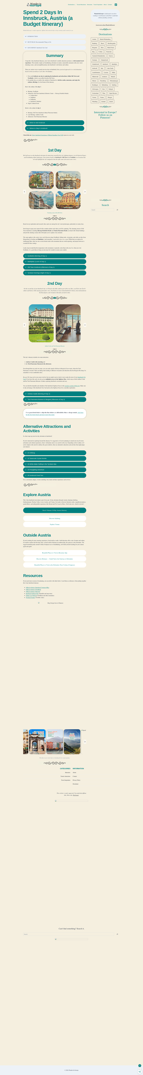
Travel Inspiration (97, 4)
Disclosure (76, 795)
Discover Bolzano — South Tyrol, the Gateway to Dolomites (54, 559)
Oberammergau (114, 81)
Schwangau (95, 89)
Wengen (110, 97)
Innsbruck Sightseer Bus (32, 593)
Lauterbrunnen (96, 72)
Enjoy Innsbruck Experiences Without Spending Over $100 (47, 135)
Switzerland (95, 93)
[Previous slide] (24, 742)
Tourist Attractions (81, 4)
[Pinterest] (116, 4)
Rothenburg (105, 85)
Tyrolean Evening (30, 597)
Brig (93, 51)
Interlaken (114, 64)
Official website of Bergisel (33, 591)
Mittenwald (95, 76)
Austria (94, 39)
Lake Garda (110, 68)
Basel (102, 43)
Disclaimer (75, 784)
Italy (102, 68)
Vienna (102, 97)
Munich (113, 76)
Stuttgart (111, 89)
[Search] (117, 209)
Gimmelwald (104, 60)
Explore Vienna (54, 524)
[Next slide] (85, 192)
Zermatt (103, 101)
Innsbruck (105, 64)
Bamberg (94, 43)
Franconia (108, 51)
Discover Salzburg (54, 518)
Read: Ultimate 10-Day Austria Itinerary (55, 510)
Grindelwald (95, 64)
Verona (94, 97)
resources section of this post (72, 386)
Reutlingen (95, 85)
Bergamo (94, 47)
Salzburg (114, 85)
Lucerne (106, 72)
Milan (113, 72)
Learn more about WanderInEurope (105, 25)
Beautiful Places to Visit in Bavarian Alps (54, 553)
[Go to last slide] (24, 192)
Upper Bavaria (113, 93)
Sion (103, 89)
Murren (94, 81)
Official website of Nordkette (33, 589)
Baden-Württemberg (105, 39)
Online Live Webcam (31, 595)
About (105, 4)
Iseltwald (94, 68)
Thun (103, 93)
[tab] (53, 215)
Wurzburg (94, 101)
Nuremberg (103, 81)
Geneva (111, 56)
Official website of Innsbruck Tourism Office (37, 587)
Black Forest (110, 47)
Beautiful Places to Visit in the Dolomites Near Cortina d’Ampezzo (54, 565)
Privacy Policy (76, 780)
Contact (110, 4)
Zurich (111, 101)
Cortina (100, 51)
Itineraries (89, 4)
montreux (104, 76)
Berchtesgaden (111, 43)
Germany (94, 60)
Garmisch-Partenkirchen (98, 56)
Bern (102, 47)
